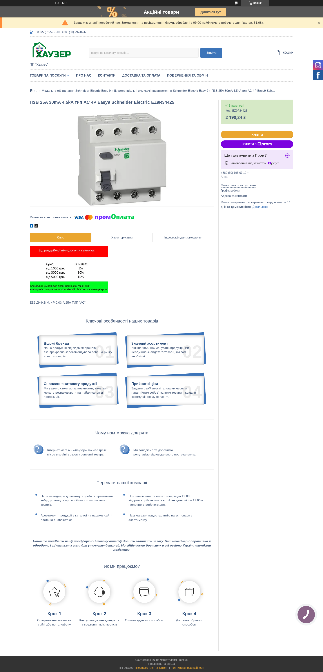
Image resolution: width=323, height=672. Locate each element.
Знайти (211, 52)
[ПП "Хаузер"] (59, 50)
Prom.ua (183, 659)
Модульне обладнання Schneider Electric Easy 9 (76, 90)
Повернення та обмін (187, 75)
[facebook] (31, 226)
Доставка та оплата (141, 75)
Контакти (107, 75)
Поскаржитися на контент (152, 667)
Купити (257, 134)
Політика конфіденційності (187, 667)
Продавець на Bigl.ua (161, 663)
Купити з (249, 144)
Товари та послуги (48, 75)
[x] (36, 226)
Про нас (83, 75)
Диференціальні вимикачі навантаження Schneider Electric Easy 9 (161, 90)
